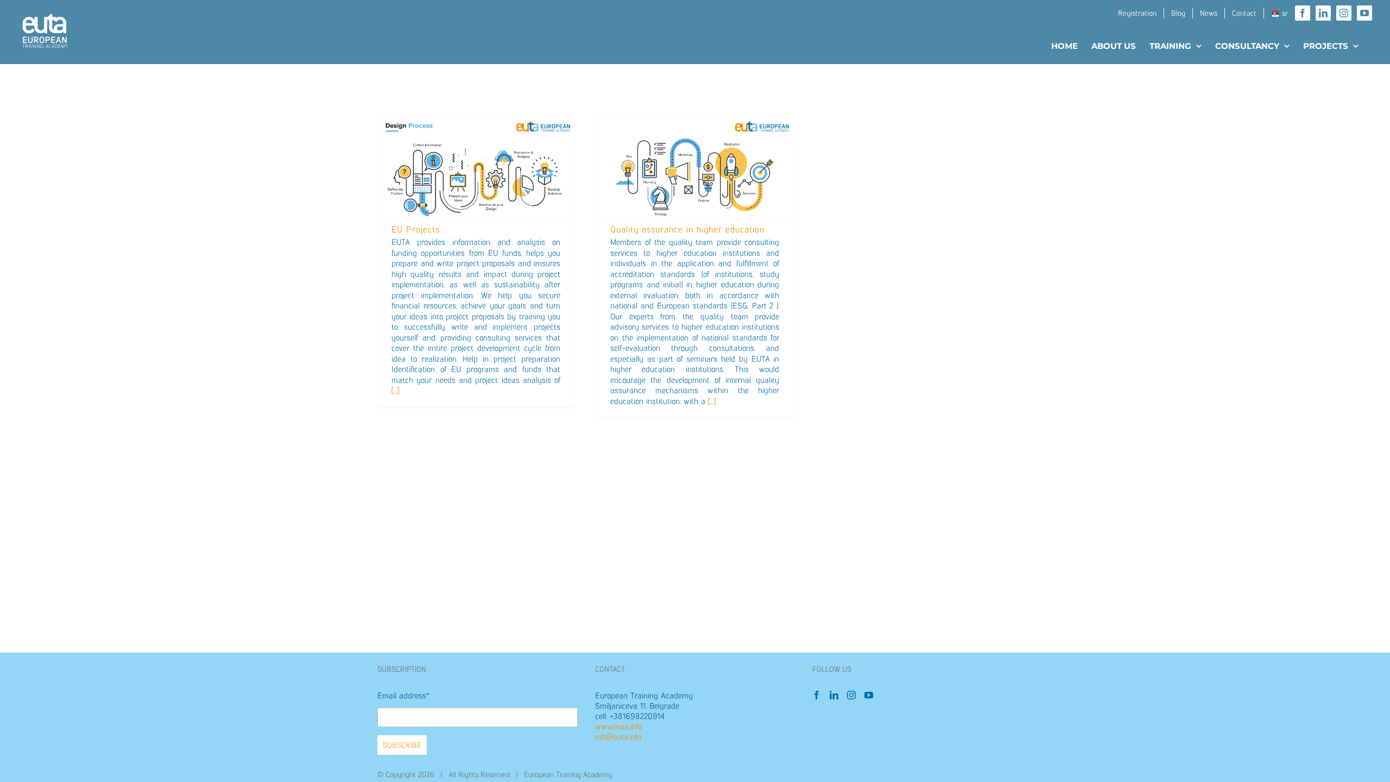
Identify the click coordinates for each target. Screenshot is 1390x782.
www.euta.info (618, 726)
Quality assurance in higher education (687, 229)
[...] (395, 390)
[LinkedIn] (834, 695)
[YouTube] (868, 695)
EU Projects (415, 229)
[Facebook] (816, 695)
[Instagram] (851, 695)
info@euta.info (618, 736)
